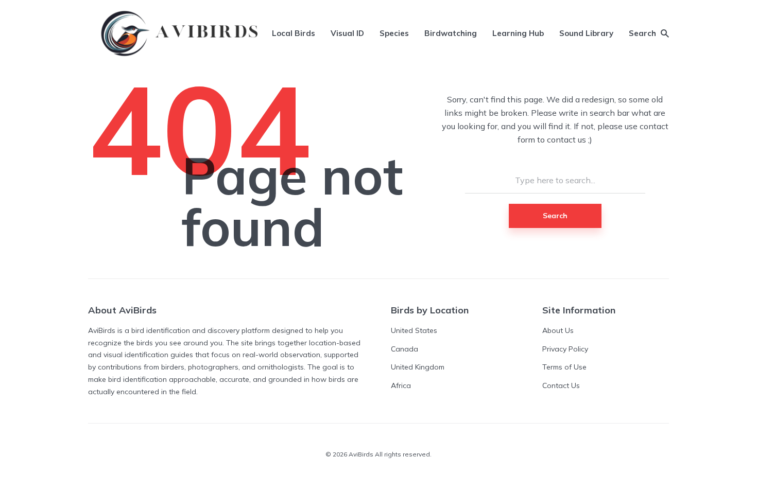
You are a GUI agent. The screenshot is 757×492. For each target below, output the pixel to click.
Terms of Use (564, 367)
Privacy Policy (565, 349)
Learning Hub (518, 33)
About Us (558, 330)
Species (394, 33)
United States (414, 330)
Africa (401, 385)
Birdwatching (450, 33)
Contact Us (561, 385)
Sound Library (586, 33)
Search (555, 215)
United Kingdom (417, 367)
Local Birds (293, 33)
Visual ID (347, 33)
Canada (404, 349)
